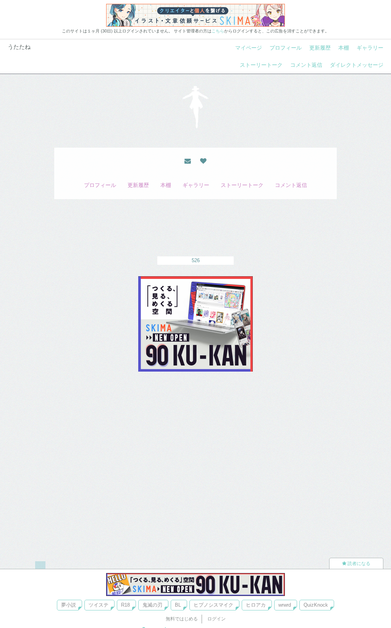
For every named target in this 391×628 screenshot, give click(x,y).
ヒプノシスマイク (213, 605)
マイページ (248, 48)
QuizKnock (316, 605)
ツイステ (98, 605)
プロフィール (286, 48)
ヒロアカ (256, 605)
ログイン (216, 619)
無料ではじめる (182, 619)
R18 (125, 605)
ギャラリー (370, 48)
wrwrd (284, 605)
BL (178, 605)
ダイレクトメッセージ (356, 65)
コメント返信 (306, 65)
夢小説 (68, 605)
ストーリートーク (261, 65)
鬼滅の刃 (152, 605)
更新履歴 (320, 48)
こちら (218, 31)
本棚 (343, 48)
